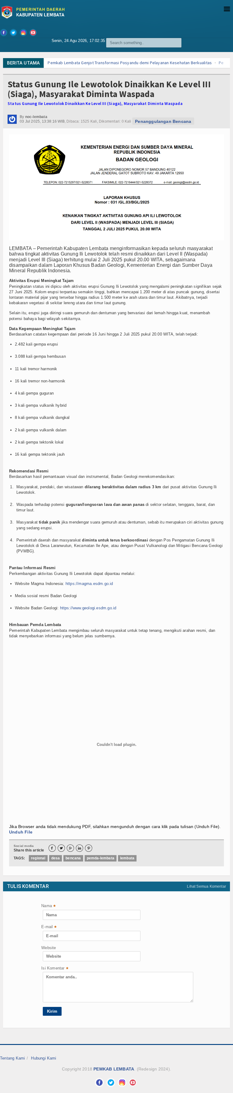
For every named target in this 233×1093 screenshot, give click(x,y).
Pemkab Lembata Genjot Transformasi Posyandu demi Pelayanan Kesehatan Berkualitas (104, 62)
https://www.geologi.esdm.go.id (88, 608)
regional (38, 858)
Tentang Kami (12, 1058)
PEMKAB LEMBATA (113, 1069)
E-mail (48, 927)
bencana (73, 858)
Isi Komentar (54, 969)
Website (48, 947)
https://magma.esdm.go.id (89, 583)
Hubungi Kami (43, 1058)
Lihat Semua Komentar (206, 886)
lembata (127, 858)
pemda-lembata (100, 858)
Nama (48, 906)
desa (55, 858)
